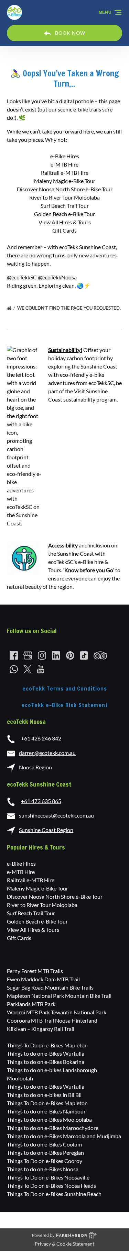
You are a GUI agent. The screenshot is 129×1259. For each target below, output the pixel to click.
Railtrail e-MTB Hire (64, 172)
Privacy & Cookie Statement (64, 1244)
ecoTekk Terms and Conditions (64, 688)
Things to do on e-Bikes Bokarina (45, 1061)
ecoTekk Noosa (26, 721)
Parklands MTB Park (31, 1004)
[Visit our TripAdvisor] (100, 655)
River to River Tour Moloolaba (64, 197)
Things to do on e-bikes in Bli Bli (44, 1094)
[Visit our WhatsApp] (14, 669)
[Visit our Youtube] (40, 669)
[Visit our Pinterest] (70, 655)
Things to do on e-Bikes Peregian (45, 1152)
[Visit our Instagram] (42, 655)
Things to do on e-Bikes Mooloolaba (49, 1119)
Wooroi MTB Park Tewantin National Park (56, 1012)
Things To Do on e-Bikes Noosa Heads (51, 1185)
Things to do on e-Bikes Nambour (46, 1111)
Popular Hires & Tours (36, 847)
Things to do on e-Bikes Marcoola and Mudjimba (64, 1136)
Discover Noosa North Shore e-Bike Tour (64, 189)
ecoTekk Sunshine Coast (39, 784)
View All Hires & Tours (65, 222)
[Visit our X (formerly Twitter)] (27, 669)
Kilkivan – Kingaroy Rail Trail (40, 1028)
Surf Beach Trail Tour (65, 205)
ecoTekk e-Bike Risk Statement (64, 705)
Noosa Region (35, 767)
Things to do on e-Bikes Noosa (42, 1169)
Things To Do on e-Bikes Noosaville (48, 1177)
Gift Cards (64, 230)
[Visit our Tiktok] (84, 655)
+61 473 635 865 (41, 801)
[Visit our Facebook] (14, 655)
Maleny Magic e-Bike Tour (64, 181)
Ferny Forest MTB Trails (35, 971)
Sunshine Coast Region (46, 829)
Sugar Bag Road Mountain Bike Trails (50, 987)
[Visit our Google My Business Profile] (27, 655)
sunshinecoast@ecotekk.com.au (56, 815)
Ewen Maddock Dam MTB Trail (43, 979)
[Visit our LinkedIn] (56, 655)
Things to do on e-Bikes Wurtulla (45, 1053)
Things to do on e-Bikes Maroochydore (52, 1127)
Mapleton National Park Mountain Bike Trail (59, 995)
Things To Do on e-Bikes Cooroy (44, 1160)
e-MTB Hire (64, 164)
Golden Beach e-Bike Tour (64, 214)
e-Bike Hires (64, 156)
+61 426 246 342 (41, 738)
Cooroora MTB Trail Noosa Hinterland (52, 1020)
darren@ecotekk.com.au (47, 752)
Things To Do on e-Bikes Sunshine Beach (54, 1194)
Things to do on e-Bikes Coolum (44, 1144)
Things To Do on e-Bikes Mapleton (47, 1045)
